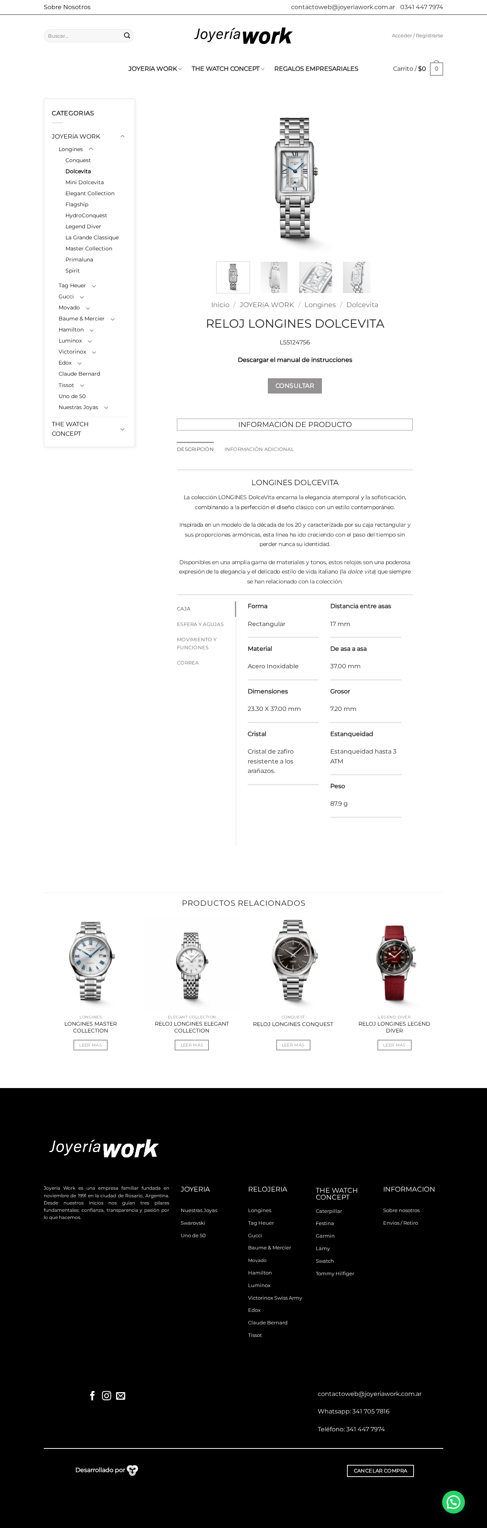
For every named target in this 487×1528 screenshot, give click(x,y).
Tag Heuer (72, 285)
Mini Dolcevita (84, 182)
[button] (417, 36)
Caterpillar (329, 1211)
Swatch (325, 1261)
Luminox (70, 340)
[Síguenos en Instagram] (106, 1396)
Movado (69, 307)
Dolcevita (78, 171)
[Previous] (229, 177)
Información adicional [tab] (259, 449)
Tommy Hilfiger (335, 1273)
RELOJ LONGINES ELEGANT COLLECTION (192, 1027)
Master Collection (88, 248)
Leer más (90, 1045)
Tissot (66, 385)
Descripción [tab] (195, 449)
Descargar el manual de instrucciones (295, 359)
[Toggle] (122, 136)
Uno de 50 (72, 396)
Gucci (66, 296)
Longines (71, 149)
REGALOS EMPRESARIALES (316, 68)
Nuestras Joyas (78, 407)
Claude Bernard (79, 373)
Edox (65, 362)
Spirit (72, 270)
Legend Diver (83, 226)
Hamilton (71, 329)
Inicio (220, 304)
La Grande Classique (92, 237)
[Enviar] (127, 35)
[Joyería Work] (243, 35)
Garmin (325, 1236)
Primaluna (79, 259)
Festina (325, 1223)
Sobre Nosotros (67, 7)
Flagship (76, 204)
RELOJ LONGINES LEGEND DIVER (394, 1027)
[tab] (206, 609)
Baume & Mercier (82, 318)
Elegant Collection (90, 193)
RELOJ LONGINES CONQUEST (293, 1024)
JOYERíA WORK (153, 68)
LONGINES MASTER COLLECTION (90, 1027)
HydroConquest (86, 215)
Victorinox (72, 351)
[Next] (361, 177)
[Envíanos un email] (120, 1396)
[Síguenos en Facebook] (92, 1396)
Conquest (78, 160)
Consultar (294, 385)
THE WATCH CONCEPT (225, 68)
